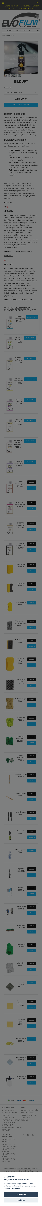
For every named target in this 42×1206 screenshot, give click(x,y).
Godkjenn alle (21, 1194)
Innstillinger (21, 1200)
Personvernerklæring (12, 1188)
